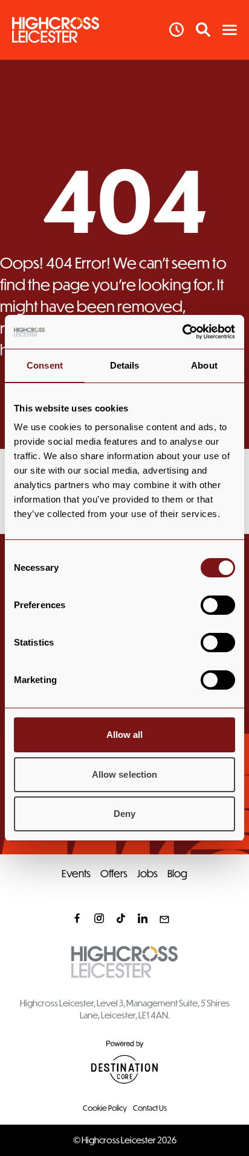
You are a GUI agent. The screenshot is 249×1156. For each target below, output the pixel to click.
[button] (229, 30)
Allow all (124, 734)
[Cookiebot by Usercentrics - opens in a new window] (182, 332)
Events (76, 873)
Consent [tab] (45, 365)
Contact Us (150, 1108)
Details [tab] (125, 365)
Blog (177, 873)
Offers (114, 873)
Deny (124, 813)
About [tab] (204, 365)
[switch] (218, 605)
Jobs (147, 873)
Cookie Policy (105, 1108)
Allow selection (125, 774)
